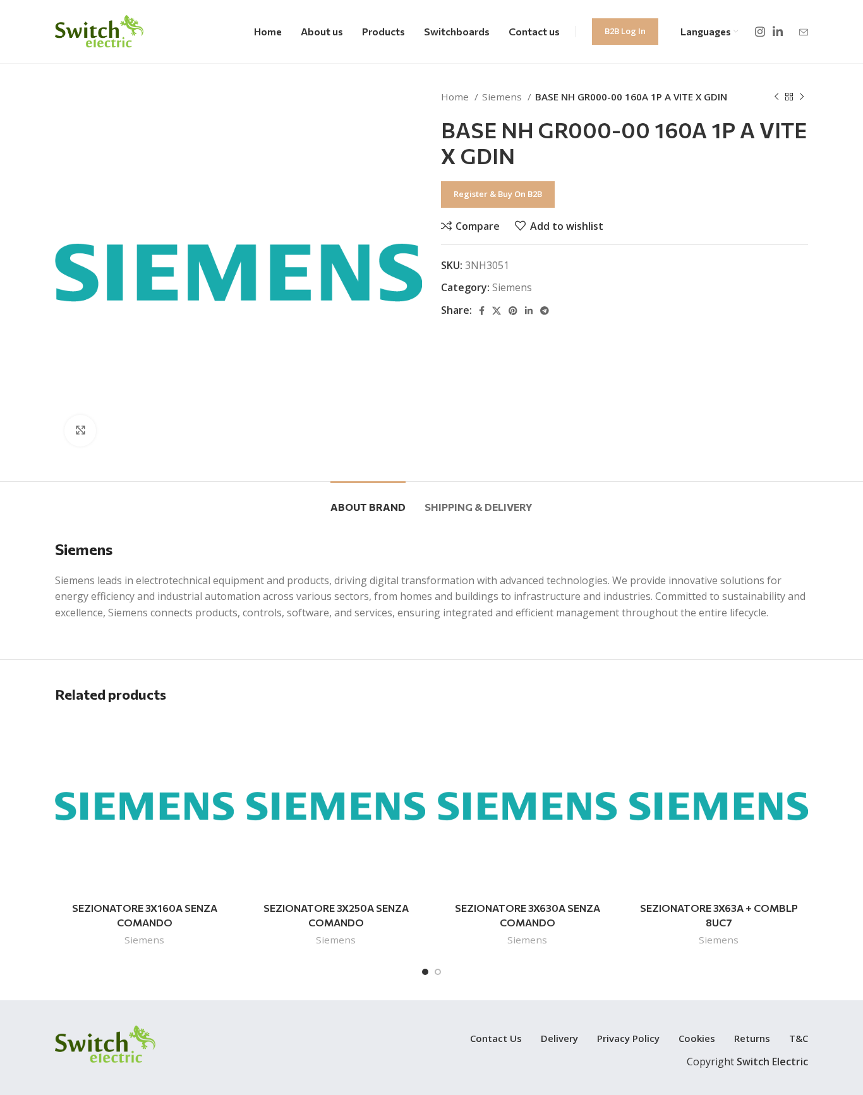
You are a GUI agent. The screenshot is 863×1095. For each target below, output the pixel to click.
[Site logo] (99, 30)
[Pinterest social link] (513, 310)
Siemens (503, 96)
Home (456, 96)
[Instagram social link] (760, 31)
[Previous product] (776, 96)
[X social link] (496, 310)
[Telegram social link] (544, 310)
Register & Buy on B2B (498, 194)
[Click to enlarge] (80, 430)
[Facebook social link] (481, 310)
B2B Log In (625, 31)
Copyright (747, 1061)
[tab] (368, 500)
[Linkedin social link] (778, 31)
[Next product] (801, 96)
